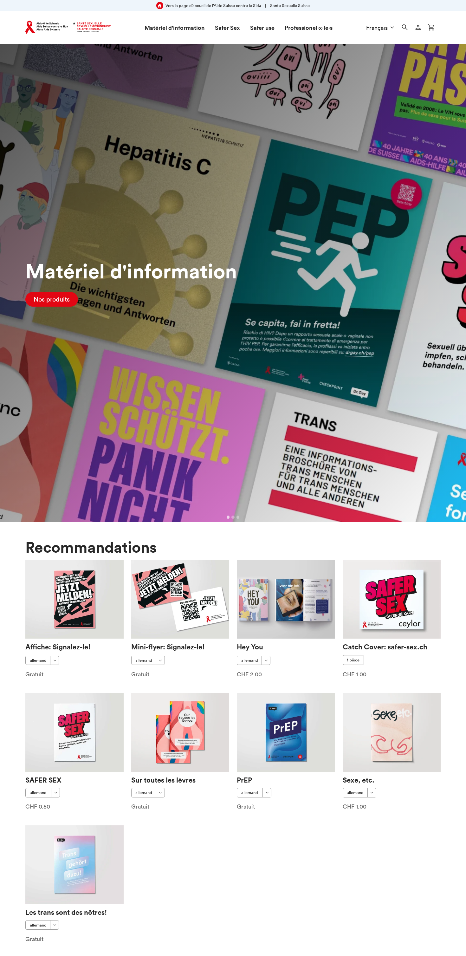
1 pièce (353, 660)
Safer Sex (227, 27)
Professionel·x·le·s (309, 27)
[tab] (228, 517)
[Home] (68, 27)
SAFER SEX (43, 779)
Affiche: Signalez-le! (57, 646)
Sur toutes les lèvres (163, 779)
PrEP (244, 779)
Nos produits (52, 299)
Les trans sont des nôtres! (66, 912)
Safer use (262, 27)
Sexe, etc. (358, 779)
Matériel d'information (175, 27)
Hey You (250, 646)
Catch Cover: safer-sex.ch (385, 646)
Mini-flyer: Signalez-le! (167, 646)
